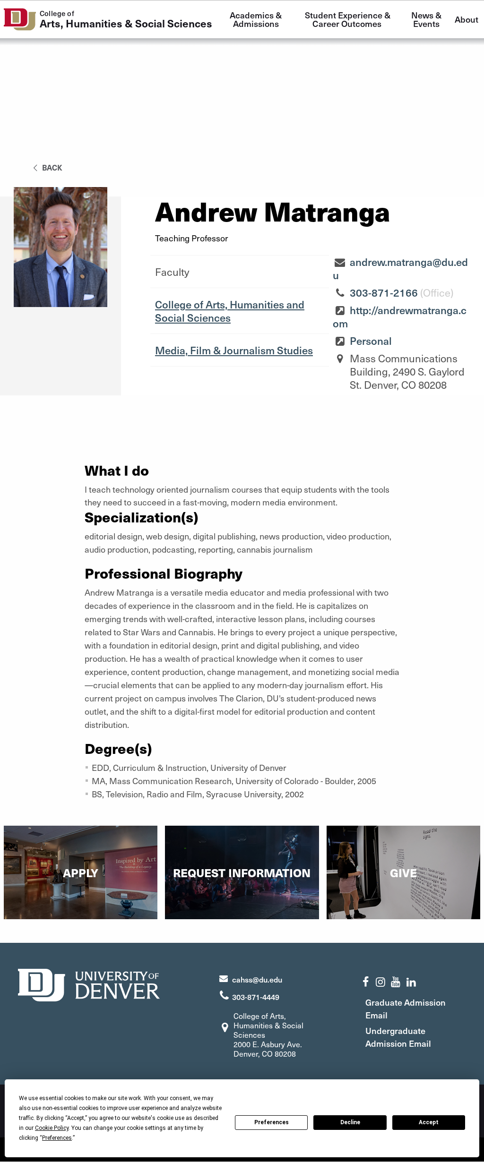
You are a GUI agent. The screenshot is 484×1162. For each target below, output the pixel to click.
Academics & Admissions (257, 19)
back (51, 167)
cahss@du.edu (257, 979)
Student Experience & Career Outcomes (348, 19)
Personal (371, 340)
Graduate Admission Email (405, 1008)
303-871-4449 (255, 996)
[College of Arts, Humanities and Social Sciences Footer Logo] (89, 984)
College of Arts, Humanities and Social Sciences (229, 311)
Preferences (271, 1122)
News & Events (427, 19)
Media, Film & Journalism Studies (234, 350)
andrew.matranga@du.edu (400, 268)
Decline (350, 1122)
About (466, 19)
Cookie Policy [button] (52, 1128)
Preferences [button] (57, 1138)
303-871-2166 (384, 292)
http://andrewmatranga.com (400, 316)
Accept (429, 1122)
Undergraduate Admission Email (398, 1037)
